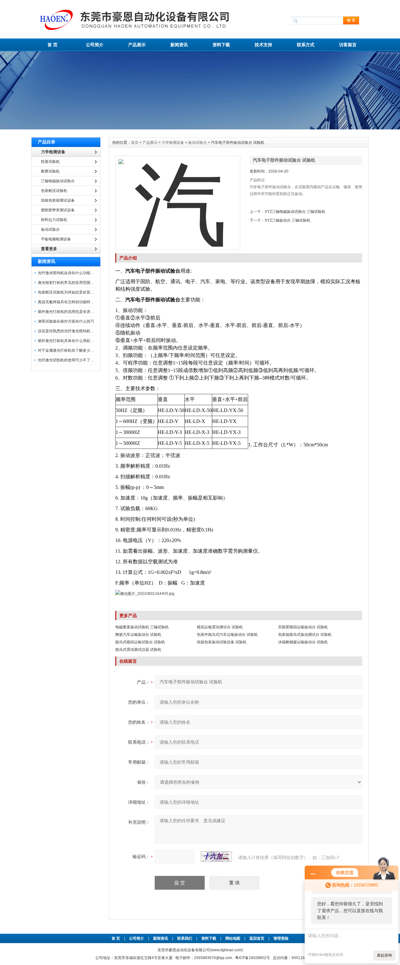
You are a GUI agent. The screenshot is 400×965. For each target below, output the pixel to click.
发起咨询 (384, 955)
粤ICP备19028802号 (252, 958)
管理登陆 (280, 938)
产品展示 (137, 44)
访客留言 (348, 44)
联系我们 (184, 938)
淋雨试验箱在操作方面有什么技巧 (66, 321)
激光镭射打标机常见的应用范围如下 (68, 282)
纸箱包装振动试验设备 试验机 (222, 642)
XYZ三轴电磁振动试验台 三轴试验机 (295, 211)
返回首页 (257, 938)
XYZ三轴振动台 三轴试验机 (287, 220)
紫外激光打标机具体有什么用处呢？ (68, 341)
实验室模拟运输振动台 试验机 (303, 627)
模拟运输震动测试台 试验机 (220, 627)
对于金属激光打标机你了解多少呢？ (68, 350)
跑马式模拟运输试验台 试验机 (140, 642)
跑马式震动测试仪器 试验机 (138, 649)
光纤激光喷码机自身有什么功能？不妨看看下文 (77, 273)
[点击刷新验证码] (216, 856)
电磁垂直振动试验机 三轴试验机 (142, 627)
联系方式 (305, 44)
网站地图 (232, 938)
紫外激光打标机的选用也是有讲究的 (68, 311)
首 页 (53, 44)
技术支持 (263, 44)
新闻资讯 (179, 44)
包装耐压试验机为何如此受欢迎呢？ (68, 292)
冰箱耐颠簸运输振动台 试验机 (303, 642)
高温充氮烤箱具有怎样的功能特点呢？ (70, 302)
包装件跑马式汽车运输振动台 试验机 (227, 634)
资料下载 (221, 44)
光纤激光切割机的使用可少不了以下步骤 (71, 360)
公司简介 (94, 44)
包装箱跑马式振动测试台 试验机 (305, 634)
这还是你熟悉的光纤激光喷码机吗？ (68, 331)
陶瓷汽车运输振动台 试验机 (138, 634)
